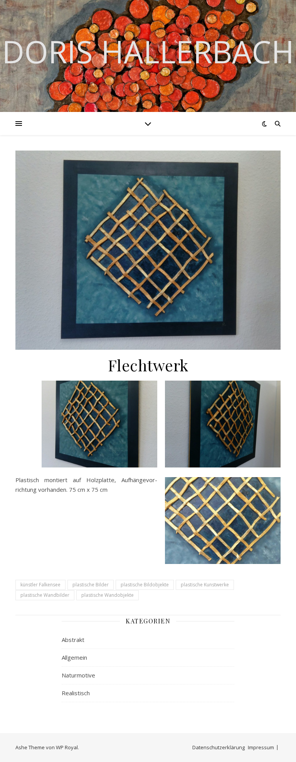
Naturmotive (78, 675)
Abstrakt (73, 639)
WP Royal (67, 747)
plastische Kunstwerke (205, 584)
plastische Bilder (90, 584)
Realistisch (76, 693)
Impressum (261, 747)
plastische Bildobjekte (145, 584)
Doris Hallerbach (148, 51)
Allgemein (74, 657)
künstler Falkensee (40, 584)
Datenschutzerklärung (218, 747)
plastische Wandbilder (44, 595)
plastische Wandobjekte (107, 595)
